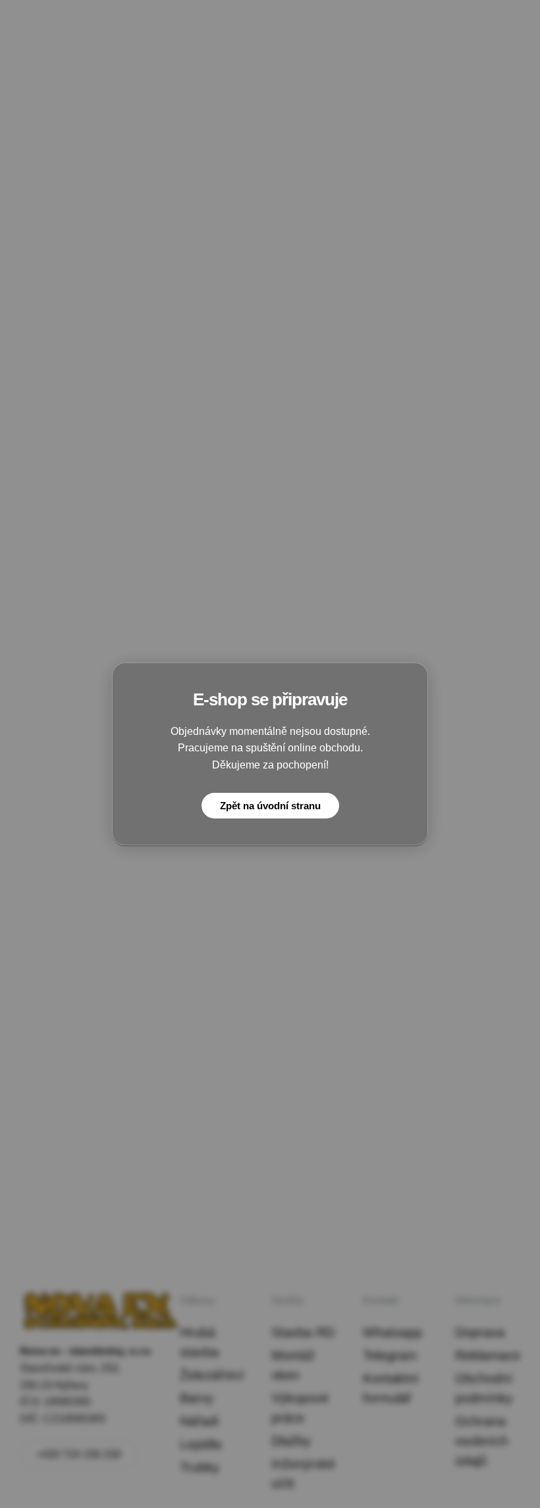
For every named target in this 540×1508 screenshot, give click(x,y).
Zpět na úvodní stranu (270, 805)
